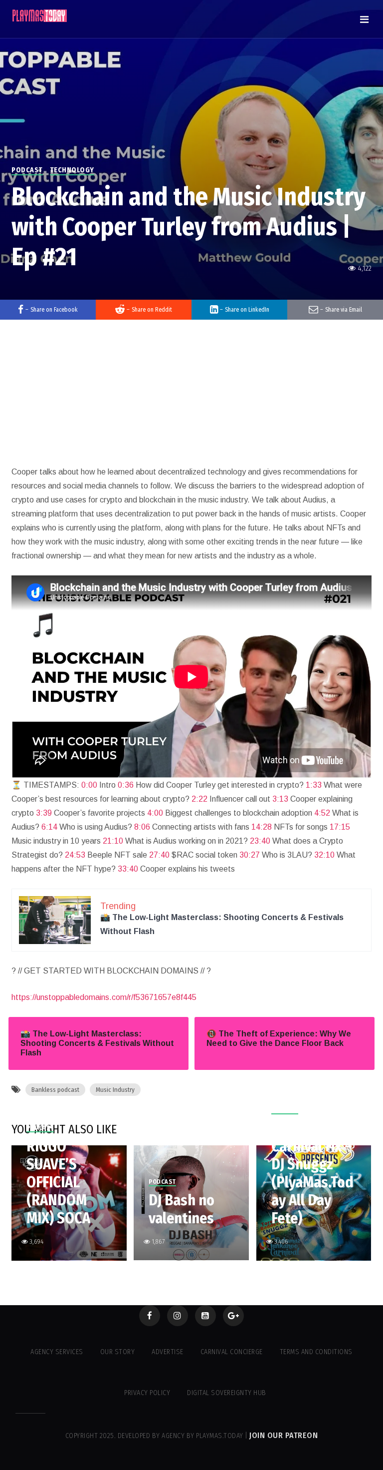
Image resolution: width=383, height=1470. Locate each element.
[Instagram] (177, 1315)
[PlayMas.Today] (39, 15)
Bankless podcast (55, 1089)
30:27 (249, 855)
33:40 (128, 869)
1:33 (314, 785)
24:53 (75, 855)
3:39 (44, 813)
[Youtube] (205, 1315)
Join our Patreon (283, 1435)
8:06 (142, 827)
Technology (72, 170)
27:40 (159, 855)
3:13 (280, 799)
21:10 (113, 841)
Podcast (27, 170)
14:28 (261, 827)
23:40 (260, 841)
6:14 (49, 827)
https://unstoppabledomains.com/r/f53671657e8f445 (103, 997)
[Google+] (233, 1315)
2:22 (199, 799)
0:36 (126, 785)
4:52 (322, 813)
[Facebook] (149, 1315)
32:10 (324, 855)
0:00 (89, 785)
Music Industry (115, 1089)
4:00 (155, 813)
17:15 (340, 827)
